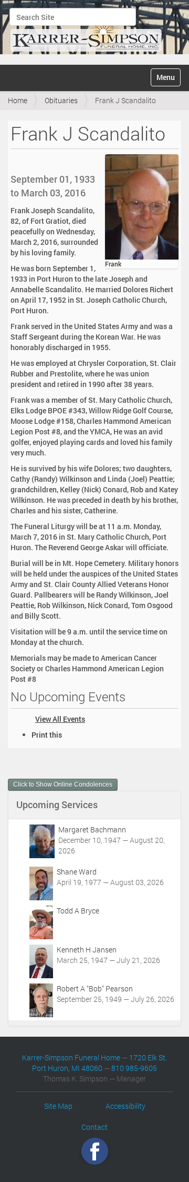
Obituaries (61, 100)
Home (17, 100)
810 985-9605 (134, 1068)
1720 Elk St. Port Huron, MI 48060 (99, 1062)
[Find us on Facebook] (95, 1151)
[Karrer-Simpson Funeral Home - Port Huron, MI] (86, 31)
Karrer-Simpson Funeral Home (71, 1057)
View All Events (60, 719)
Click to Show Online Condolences (62, 784)
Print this (47, 735)
